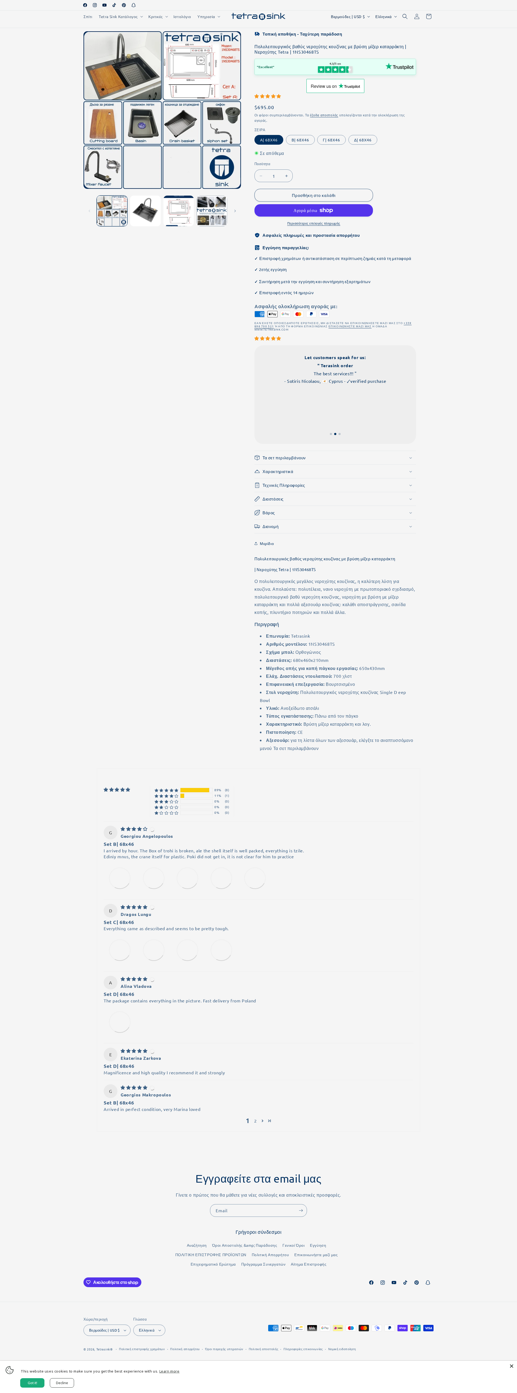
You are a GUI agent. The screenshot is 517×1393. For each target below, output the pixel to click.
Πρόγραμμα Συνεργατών (263, 1264)
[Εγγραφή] (301, 1210)
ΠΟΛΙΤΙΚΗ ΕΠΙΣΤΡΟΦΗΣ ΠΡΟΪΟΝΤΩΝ (210, 1254)
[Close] (511, 1366)
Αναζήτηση (197, 1245)
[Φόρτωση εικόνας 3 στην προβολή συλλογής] (178, 211)
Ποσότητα (262, 163)
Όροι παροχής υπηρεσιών (224, 1349)
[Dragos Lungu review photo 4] (221, 950)
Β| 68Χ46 (300, 139)
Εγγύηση (318, 1245)
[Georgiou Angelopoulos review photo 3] (187, 878)
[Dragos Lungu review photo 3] (187, 950)
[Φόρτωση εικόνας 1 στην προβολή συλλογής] (112, 211)
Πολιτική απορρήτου (185, 1349)
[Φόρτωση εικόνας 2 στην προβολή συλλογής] (145, 211)
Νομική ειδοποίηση (342, 1349)
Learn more (169, 1371)
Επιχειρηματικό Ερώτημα (213, 1264)
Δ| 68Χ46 (363, 139)
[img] (135, 828)
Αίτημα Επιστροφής (308, 1264)
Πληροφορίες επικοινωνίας (303, 1349)
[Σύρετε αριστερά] (89, 211)
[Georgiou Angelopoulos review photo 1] (120, 878)
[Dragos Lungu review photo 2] (154, 950)
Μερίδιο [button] (267, 543)
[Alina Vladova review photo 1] (120, 1022)
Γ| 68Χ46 (331, 139)
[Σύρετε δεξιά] (235, 211)
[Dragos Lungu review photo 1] (120, 950)
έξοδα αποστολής (324, 115)
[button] (120, 16)
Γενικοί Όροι (293, 1245)
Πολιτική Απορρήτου (270, 1254)
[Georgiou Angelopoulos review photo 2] (154, 878)
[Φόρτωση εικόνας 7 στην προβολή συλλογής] (212, 211)
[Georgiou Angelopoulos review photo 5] (255, 878)
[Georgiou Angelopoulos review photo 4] (221, 878)
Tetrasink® (104, 1349)
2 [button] (255, 1120)
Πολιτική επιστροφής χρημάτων (142, 1349)
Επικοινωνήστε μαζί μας (316, 1254)
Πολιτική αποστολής (263, 1349)
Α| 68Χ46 (269, 139)
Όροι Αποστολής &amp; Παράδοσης (244, 1245)
